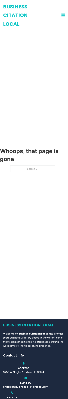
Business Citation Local (15, 15)
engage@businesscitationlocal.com (25, 386)
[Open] (63, 15)
